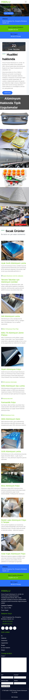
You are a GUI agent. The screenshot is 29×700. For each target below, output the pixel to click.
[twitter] (3, 628)
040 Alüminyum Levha (10, 316)
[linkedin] (10, 628)
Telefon (16, 680)
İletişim (3, 650)
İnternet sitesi (4, 680)
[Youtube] (14, 628)
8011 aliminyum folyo (10, 486)
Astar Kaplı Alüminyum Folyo (13, 554)
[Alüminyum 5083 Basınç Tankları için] (14, 158)
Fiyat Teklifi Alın (9, 13)
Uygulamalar (4, 643)
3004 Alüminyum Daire (10, 419)
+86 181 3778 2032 (16, 36)
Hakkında (3, 638)
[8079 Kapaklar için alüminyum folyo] (14, 138)
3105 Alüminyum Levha (11, 451)
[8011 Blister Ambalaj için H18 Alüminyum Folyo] (14, 177)
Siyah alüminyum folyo (11, 369)
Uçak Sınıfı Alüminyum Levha (13, 263)
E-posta (16, 674)
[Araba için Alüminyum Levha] (14, 216)
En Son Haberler (5, 647)
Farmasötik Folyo (8, 402)
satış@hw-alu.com (13, 29)
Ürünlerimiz (4, 640)
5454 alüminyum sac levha (13, 386)
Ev (2, 635)
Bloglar (3, 645)
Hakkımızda (7, 92)
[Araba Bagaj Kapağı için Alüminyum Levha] (14, 119)
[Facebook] (6, 628)
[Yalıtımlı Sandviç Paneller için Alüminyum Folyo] (14, 196)
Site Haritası (14, 697)
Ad (2, 674)
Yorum (3, 656)
